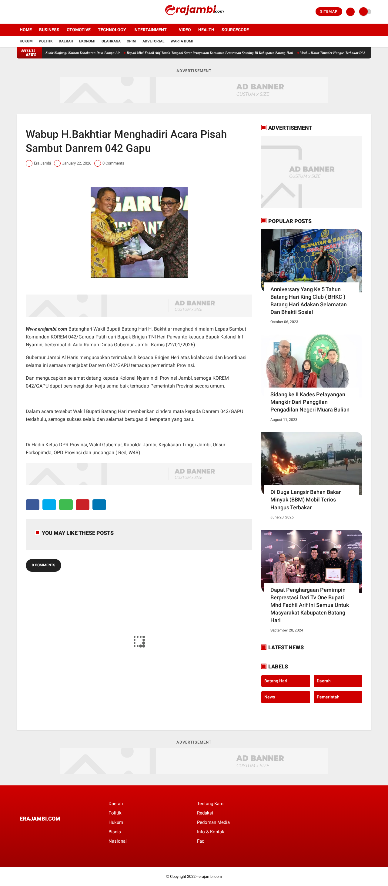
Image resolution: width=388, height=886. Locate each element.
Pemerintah (328, 696)
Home (26, 29)
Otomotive (79, 29)
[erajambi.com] (194, 20)
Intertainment (150, 29)
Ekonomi (87, 41)
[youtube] (43, 11)
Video (185, 29)
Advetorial (153, 41)
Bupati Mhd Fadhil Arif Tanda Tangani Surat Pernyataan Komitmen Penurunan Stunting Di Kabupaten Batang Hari (193, 53)
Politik (46, 41)
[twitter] (26, 11)
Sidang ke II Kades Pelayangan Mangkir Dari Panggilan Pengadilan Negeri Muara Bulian (310, 402)
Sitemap (329, 11)
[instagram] (35, 11)
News (269, 696)
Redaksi (205, 813)
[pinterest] (82, 504)
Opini (131, 41)
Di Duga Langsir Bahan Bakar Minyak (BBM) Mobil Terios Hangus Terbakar (305, 499)
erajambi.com (210, 876)
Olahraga (111, 41)
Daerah (66, 41)
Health (206, 29)
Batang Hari (275, 680)
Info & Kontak (210, 831)
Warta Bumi (182, 41)
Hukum (26, 41)
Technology (112, 29)
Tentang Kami (211, 803)
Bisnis (115, 831)
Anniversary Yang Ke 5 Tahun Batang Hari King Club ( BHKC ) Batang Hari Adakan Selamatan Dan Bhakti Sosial (308, 300)
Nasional (118, 841)
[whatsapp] (66, 504)
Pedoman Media (213, 822)
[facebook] (18, 11)
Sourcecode (235, 29)
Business (49, 29)
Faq (201, 841)
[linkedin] (99, 504)
